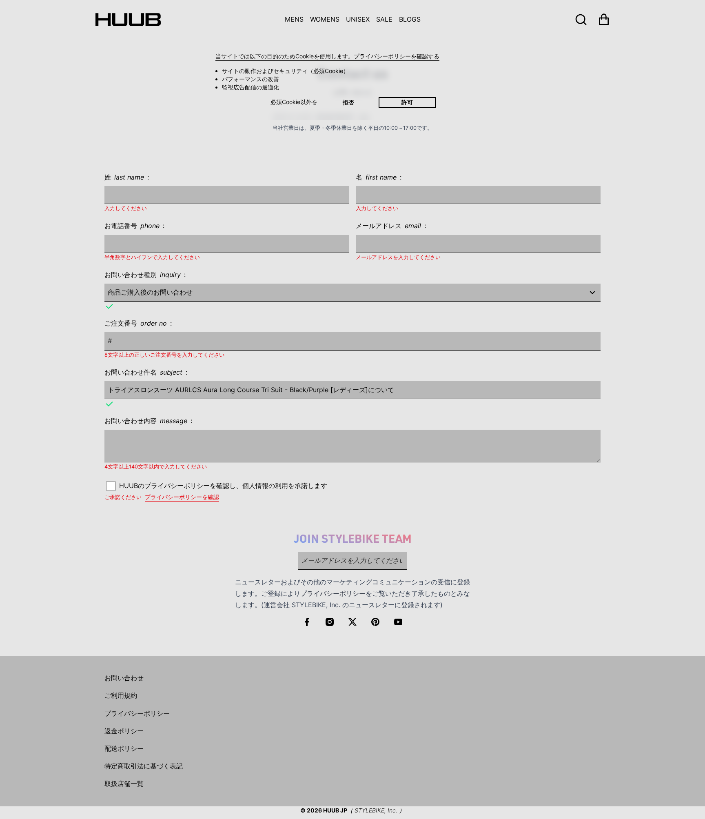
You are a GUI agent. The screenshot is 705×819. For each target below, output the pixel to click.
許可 (407, 102)
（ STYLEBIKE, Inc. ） (376, 810)
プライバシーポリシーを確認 (182, 496)
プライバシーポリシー (333, 593)
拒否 (348, 102)
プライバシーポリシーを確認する (396, 56)
